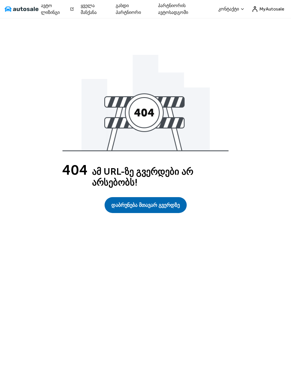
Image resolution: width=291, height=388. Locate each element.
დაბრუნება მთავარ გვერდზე (145, 205)
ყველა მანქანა (89, 9)
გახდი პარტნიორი (128, 9)
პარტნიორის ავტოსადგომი (173, 9)
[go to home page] (22, 9)
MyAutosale (271, 9)
